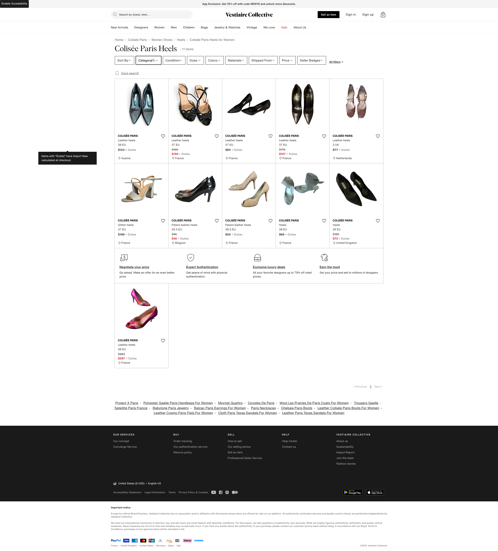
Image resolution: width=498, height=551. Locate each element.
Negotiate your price (134, 267)
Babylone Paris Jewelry (171, 408)
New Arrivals (119, 27)
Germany (160, 545)
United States (146, 545)
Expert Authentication (202, 267)
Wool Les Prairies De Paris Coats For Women (314, 403)
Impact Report (345, 452)
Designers (141, 27)
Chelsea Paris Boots (296, 408)
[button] (383, 14)
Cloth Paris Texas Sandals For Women (247, 413)
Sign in (351, 14)
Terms (171, 492)
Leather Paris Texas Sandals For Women (313, 413)
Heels (181, 39)
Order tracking (182, 441)
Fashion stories (346, 464)
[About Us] (309, 27)
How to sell (235, 441)
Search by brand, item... (134, 14)
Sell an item (328, 14)
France (114, 545)
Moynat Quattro (230, 403)
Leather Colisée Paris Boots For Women (348, 408)
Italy (179, 545)
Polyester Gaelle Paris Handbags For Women (178, 403)
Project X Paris (126, 403)
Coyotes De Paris (261, 403)
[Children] (197, 27)
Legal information (154, 492)
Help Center (289, 441)
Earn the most (330, 267)
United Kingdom (129, 545)
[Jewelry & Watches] (243, 27)
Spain (171, 545)
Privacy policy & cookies (193, 492)
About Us (300, 27)
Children (189, 27)
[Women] (167, 27)
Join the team (345, 458)
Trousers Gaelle (366, 403)
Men (174, 27)
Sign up (368, 14)
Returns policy (182, 452)
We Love (269, 27)
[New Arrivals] (131, 27)
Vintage (251, 27)
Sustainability (345, 447)
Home (119, 39)
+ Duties (130, 150)
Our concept (121, 441)
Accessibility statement (127, 492)
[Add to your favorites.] (163, 136)
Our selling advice (239, 447)
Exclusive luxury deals (269, 267)
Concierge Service (125, 447)
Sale (284, 27)
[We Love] (278, 27)
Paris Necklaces (263, 408)
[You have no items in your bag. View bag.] (383, 14)
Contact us (289, 447)
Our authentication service (190, 447)
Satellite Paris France (131, 408)
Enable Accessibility (14, 4)
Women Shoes (161, 39)
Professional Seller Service (245, 458)
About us (342, 441)
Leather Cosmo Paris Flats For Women (183, 413)
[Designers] (151, 27)
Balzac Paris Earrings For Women (220, 408)
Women (159, 27)
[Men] (179, 27)
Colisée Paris (137, 39)
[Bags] (210, 27)
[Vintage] (260, 27)
